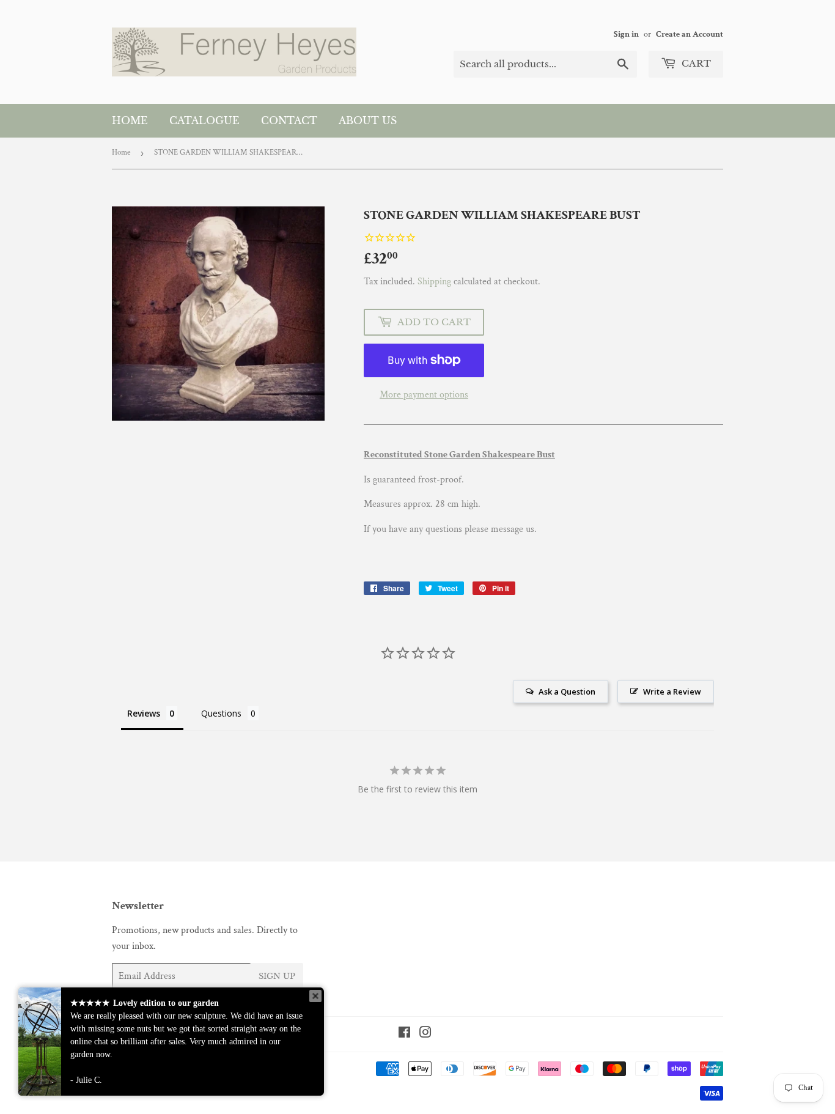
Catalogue (204, 120)
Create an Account (689, 34)
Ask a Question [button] (567, 691)
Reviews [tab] (143, 713)
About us (368, 120)
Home (130, 120)
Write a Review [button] (672, 691)
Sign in (626, 34)
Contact (289, 120)
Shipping (434, 281)
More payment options (424, 394)
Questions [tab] (221, 713)
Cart (695, 63)
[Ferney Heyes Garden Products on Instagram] (425, 1034)
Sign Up (277, 976)
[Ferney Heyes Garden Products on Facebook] (404, 1034)
